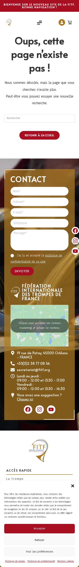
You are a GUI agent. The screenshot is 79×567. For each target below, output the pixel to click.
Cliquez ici (25, 399)
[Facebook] (75, 230)
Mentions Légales (65, 561)
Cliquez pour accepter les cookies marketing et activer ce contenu (39, 325)
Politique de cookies (15, 561)
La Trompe (15, 479)
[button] (73, 486)
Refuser (39, 540)
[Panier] (70, 22)
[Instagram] (75, 241)
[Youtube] (75, 251)
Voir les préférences (39, 552)
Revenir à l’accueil (39, 135)
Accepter (40, 528)
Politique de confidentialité (41, 561)
